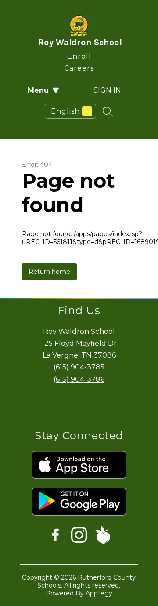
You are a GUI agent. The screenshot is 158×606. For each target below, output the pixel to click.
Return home (49, 272)
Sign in (107, 90)
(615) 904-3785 (79, 367)
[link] (79, 55)
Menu (38, 90)
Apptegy (99, 593)
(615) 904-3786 (79, 379)
